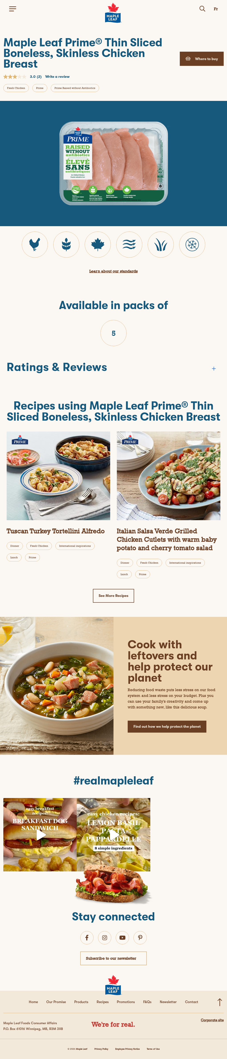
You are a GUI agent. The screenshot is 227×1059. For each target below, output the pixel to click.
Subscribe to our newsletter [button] (111, 958)
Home (33, 1002)
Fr (216, 8)
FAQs (147, 1002)
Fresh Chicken (16, 88)
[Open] (40, 834)
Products (81, 1002)
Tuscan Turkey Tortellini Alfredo (56, 531)
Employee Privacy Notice (127, 1049)
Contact (191, 1002)
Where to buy (206, 59)
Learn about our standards (113, 271)
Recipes (103, 1002)
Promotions (126, 1002)
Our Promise (56, 1002)
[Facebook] (87, 938)
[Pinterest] (140, 938)
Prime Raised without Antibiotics (75, 88)
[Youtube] (122, 938)
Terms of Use (153, 1049)
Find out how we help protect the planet (167, 727)
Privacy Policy (101, 1049)
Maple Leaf (81, 1049)
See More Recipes (113, 596)
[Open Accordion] (213, 368)
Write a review (57, 76)
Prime (39, 88)
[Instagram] (72, 866)
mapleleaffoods (39, 803)
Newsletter (168, 1002)
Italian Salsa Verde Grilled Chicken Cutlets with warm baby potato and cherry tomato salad (167, 539)
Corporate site (212, 1020)
